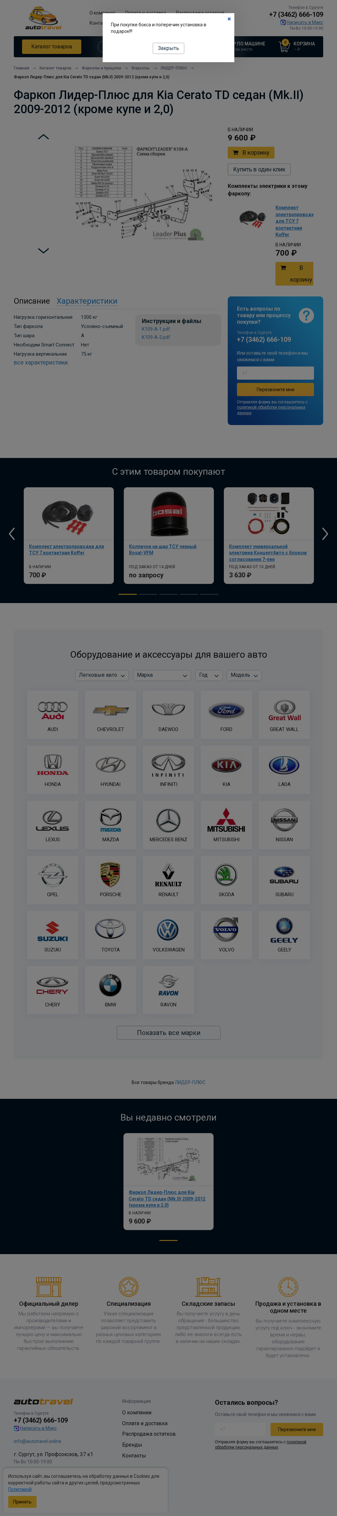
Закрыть (168, 48)
